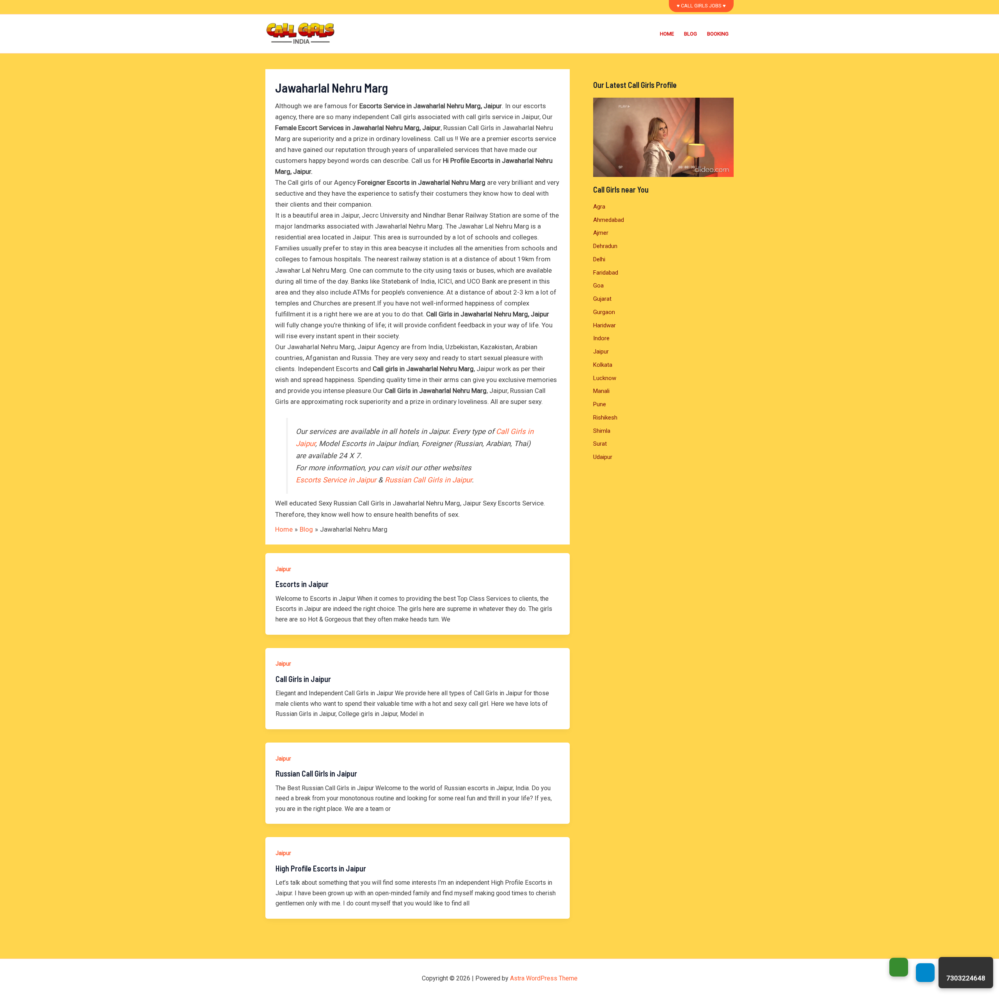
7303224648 (965, 978)
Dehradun (605, 246)
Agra (599, 206)
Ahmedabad (608, 219)
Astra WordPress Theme (544, 978)
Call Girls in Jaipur (303, 679)
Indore (601, 338)
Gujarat (602, 298)
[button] (701, 6)
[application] (663, 137)
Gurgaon (604, 312)
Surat (600, 443)
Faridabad (605, 272)
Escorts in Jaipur (302, 584)
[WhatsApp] (898, 967)
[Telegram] (925, 972)
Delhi (599, 259)
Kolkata (602, 364)
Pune (599, 404)
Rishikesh (605, 417)
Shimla (601, 430)
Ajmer (600, 232)
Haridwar (604, 325)
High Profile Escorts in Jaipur (321, 868)
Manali (601, 391)
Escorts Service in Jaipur (336, 480)
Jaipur (283, 569)
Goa (598, 285)
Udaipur (602, 457)
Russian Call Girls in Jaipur (428, 480)
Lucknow (604, 378)
